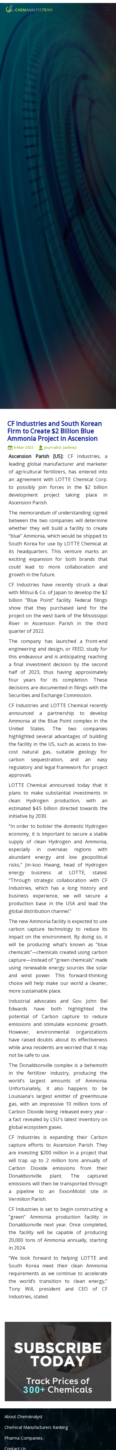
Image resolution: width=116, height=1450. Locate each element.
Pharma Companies (23, 1438)
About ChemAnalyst (23, 1416)
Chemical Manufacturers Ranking (36, 1427)
